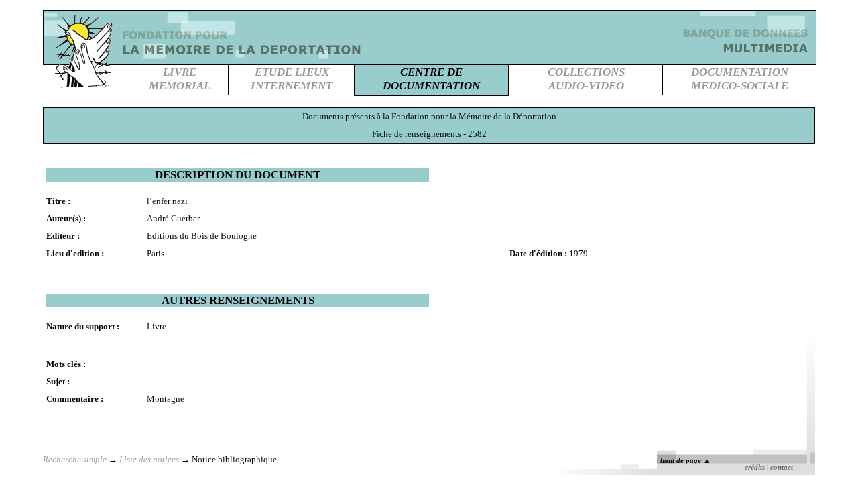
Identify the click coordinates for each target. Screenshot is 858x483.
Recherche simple (75, 459)
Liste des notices (149, 459)
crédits (755, 467)
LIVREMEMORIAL (179, 79)
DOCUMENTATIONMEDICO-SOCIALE (739, 79)
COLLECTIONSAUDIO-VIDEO (586, 79)
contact (781, 467)
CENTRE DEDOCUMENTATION (431, 79)
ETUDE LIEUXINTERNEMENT (291, 79)
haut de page (685, 460)
